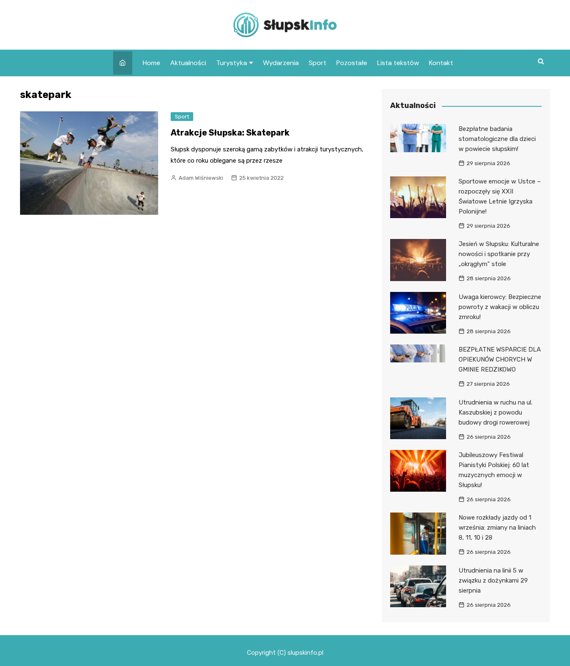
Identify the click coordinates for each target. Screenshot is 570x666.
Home (151, 62)
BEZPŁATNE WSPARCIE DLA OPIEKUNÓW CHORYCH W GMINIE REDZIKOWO (500, 359)
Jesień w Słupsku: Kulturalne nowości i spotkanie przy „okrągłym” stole (499, 254)
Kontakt (441, 62)
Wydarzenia (281, 62)
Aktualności (188, 62)
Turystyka (231, 62)
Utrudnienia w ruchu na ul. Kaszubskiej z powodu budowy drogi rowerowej (495, 412)
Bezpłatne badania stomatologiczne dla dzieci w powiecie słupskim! (497, 139)
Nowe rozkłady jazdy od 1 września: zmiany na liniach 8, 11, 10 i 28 (497, 527)
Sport (317, 62)
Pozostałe (351, 62)
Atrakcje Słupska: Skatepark (230, 133)
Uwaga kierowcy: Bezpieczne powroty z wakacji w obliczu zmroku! (500, 307)
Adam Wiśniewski (201, 178)
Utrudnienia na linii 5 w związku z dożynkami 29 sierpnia (493, 580)
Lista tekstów (398, 62)
